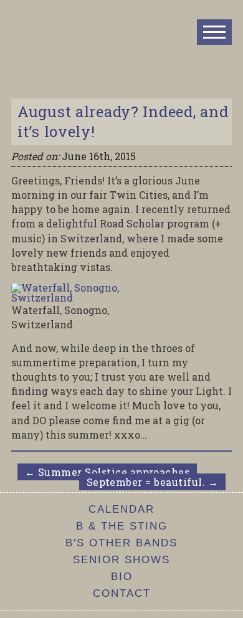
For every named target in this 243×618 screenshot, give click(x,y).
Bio (122, 576)
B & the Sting (122, 526)
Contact (122, 593)
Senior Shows (121, 560)
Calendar (121, 509)
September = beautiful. (153, 481)
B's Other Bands (121, 543)
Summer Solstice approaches (107, 471)
